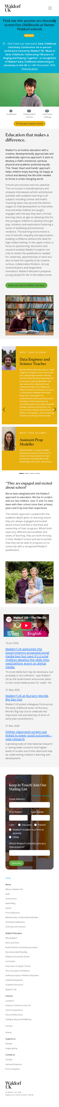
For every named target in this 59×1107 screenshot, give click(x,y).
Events (8, 908)
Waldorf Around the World (17, 956)
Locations (9, 1000)
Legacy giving (11, 1048)
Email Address (18, 799)
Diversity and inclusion (15, 926)
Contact (8, 1059)
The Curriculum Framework (17, 970)
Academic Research (14, 984)
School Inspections (14, 1010)
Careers (9, 1026)
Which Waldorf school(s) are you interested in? (27, 845)
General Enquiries (13, 1064)
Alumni (8, 1032)
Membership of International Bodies (21, 917)
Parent (42, 824)
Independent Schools (29, 115)
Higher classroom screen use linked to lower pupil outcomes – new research (28, 735)
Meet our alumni (33, 352)
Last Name (38, 812)
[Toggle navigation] (50, 8)
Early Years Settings (47, 115)
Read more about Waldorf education (26, 285)
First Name (16, 812)
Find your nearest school (30, 123)
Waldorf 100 (10, 989)
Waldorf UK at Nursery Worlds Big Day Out (26, 697)
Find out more (30, 68)
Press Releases (12, 912)
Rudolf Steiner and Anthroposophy (21, 947)
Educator (27, 824)
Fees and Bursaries (14, 1014)
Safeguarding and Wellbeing (18, 1019)
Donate (8, 1043)
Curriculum (10, 961)
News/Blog (10, 903)
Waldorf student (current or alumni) (28, 831)
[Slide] (21, 473)
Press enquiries (12, 1069)
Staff (7, 894)
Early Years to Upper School (17, 966)
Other (16, 837)
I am (12, 824)
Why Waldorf (11, 938)
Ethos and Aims (12, 942)
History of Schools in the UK (17, 1005)
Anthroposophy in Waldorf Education (22, 975)
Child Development (14, 980)
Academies (11, 114)
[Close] (54, 20)
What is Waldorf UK (14, 889)
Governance (11, 898)
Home (8, 878)
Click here (29, 35)
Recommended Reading (16, 952)
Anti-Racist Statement (15, 922)
